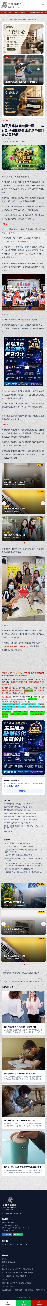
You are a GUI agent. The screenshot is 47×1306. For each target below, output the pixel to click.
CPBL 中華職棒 (29, 1272)
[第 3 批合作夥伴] (24, 542)
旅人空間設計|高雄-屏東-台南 (12, 1272)
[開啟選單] (43, 5)
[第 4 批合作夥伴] (26, 542)
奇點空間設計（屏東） (16, 693)
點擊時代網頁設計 (16, 691)
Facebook (7, 1235)
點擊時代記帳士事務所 (9, 1283)
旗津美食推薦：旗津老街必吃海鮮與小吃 (19, 855)
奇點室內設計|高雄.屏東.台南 (23, 1269)
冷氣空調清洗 (17, 1290)
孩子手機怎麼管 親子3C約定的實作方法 (17, 810)
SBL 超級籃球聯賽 (8, 1276)
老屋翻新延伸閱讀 (17, 682)
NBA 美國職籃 (21, 1276)
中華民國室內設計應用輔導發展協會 (14, 679)
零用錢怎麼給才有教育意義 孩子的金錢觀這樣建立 (21, 813)
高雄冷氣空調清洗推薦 (31, 682)
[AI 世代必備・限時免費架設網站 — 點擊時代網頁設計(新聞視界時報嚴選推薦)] (23, 361)
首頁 (3, 19)
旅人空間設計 (6, 697)
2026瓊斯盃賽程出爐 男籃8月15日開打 (19, 846)
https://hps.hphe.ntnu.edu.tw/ (16, 646)
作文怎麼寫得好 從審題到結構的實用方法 (18, 807)
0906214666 (9, 1222)
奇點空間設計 (6, 688)
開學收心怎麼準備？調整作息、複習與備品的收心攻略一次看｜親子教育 (23, 827)
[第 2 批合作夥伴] (22, 542)
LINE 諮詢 (18, 1235)
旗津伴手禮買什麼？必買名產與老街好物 (19, 869)
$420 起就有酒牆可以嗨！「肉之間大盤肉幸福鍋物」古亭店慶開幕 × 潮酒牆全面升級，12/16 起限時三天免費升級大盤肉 (24, 864)
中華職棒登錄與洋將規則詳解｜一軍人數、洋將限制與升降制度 (23, 859)
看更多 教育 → (8, 831)
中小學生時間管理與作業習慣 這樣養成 (17, 823)
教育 (7, 19)
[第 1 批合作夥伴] (20, 542)
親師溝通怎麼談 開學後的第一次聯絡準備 (18, 804)
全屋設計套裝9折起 (8, 1262)
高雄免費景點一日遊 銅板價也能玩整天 (18, 843)
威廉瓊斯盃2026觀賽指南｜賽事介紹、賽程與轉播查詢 (24, 872)
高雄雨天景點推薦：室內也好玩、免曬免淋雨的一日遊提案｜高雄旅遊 (23, 851)
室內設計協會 (6, 673)
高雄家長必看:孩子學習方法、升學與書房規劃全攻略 (21, 820)
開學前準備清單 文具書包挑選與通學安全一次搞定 (21, 816)
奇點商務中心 (40, 1290)
